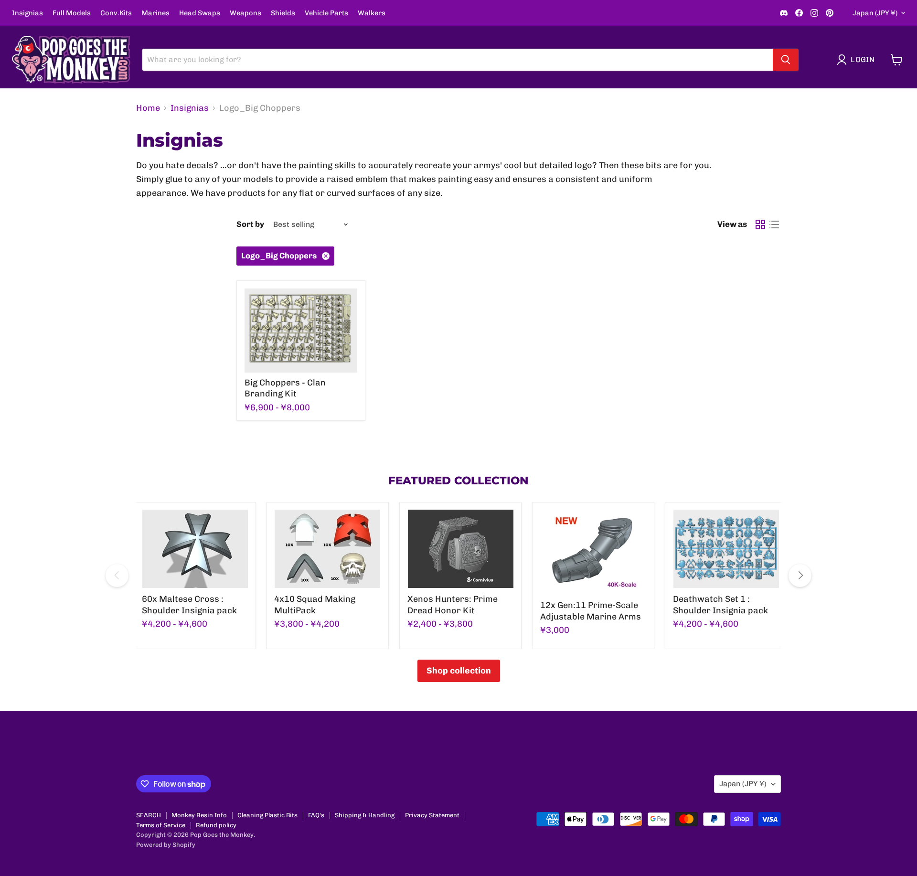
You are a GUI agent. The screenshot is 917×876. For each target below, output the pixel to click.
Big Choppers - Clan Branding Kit (285, 388)
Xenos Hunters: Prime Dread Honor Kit (452, 605)
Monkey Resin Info (199, 815)
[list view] (774, 225)
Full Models (72, 13)
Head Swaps (199, 13)
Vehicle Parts (326, 13)
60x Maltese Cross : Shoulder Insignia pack (189, 605)
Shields (283, 13)
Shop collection (459, 670)
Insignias (27, 13)
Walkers (371, 13)
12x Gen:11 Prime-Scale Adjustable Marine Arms (590, 611)
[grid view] (760, 225)
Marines (155, 13)
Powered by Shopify (165, 844)
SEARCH (148, 815)
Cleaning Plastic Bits (267, 815)
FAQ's (316, 815)
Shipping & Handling (365, 815)
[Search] (786, 60)
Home (148, 108)
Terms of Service (160, 825)
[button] (858, 59)
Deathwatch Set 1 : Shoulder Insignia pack (720, 605)
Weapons (245, 13)
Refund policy (216, 825)
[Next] (800, 575)
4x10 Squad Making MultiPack (314, 605)
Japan (875, 13)
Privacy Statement (432, 815)
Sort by (250, 224)
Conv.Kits (116, 13)
